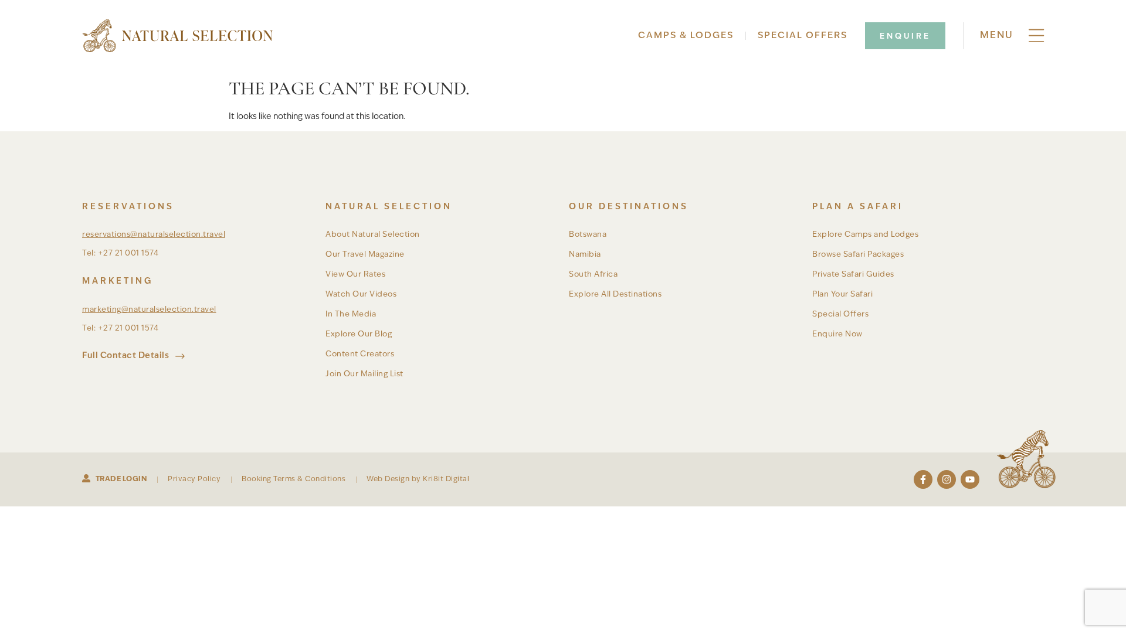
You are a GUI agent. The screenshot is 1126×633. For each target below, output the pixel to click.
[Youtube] (970, 479)
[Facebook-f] (923, 479)
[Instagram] (946, 479)
